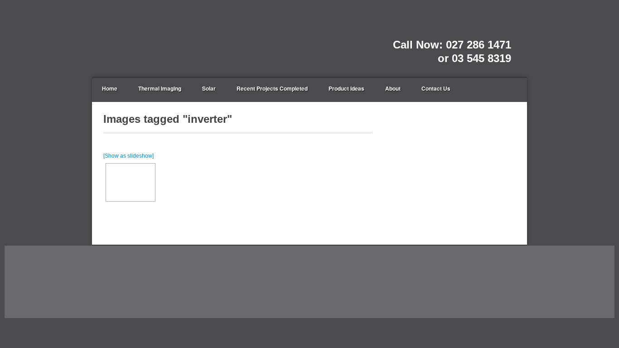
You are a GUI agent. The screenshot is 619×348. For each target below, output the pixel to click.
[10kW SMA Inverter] (130, 182)
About (393, 88)
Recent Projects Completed (272, 88)
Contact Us (435, 88)
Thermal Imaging (159, 88)
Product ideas (346, 88)
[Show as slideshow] (128, 156)
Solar (209, 88)
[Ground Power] (144, 38)
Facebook (504, 32)
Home (109, 88)
